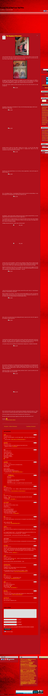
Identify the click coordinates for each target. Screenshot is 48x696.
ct (4, 494)
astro (29, 659)
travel (32, 683)
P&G (34, 673)
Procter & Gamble (32, 675)
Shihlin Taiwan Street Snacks (17, 471)
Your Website (19, 624)
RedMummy (11, 475)
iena (5, 574)
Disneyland (7, 419)
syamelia (6, 462)
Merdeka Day (31, 673)
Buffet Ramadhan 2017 (30, 661)
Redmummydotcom (24, 676)
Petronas (22, 674)
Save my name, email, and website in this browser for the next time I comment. (19, 626)
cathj (5, 555)
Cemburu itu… (15, 552)
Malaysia (22, 672)
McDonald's (26, 673)
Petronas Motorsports (29, 674)
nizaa (5, 486)
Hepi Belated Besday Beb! (15, 523)
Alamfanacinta (7, 564)
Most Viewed (44, 100)
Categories (44, 146)
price (35, 674)
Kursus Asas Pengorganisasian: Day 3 (20, 571)
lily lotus (5, 590)
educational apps (26, 666)
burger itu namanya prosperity (17, 594)
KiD (42, 133)
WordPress (6, 694)
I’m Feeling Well (15, 513)
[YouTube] (7, 659)
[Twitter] (1, 659)
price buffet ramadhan (24, 675)
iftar (21, 671)
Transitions (23, 682)
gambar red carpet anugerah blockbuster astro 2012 (27, 667)
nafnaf (5, 526)
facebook (32, 666)
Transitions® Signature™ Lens (27, 682)
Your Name (19, 619)
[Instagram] (9, 659)
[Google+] (5, 659)
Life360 (31, 670)
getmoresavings (23, 669)
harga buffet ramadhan (31, 669)
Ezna (43, 135)
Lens (27, 670)
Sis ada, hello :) (44, 117)
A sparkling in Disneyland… (31, 426)
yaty (5, 581)
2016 (21, 659)
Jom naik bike (14, 446)
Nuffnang (14, 419)
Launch (24, 670)
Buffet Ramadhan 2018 (24, 663)
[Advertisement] (24, 2)
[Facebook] (3, 659)
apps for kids (25, 659)
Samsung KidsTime (24, 680)
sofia (5, 434)
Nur (4, 516)
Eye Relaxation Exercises (15, 578)
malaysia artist (28, 672)
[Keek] (10, 659)
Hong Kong (10, 419)
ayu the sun (6, 597)
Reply (35, 434)
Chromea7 (28, 664)
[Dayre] (13, 659)
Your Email (19, 622)
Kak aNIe (6, 545)
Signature (33, 680)
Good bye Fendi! (44, 122)
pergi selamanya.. (14, 587)
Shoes (29, 680)
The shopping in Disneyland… (14, 36)
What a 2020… (44, 108)
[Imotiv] (12, 659)
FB (36, 666)
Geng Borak (44, 138)
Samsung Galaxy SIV (29, 679)
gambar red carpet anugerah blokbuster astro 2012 (27, 668)
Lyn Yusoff (6, 502)
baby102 (6, 442)
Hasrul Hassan (44, 131)
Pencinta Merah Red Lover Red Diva (12, 8)
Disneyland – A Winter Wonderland (10, 426)
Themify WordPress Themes (12, 694)
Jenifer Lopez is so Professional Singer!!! (18, 439)
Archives (43, 152)
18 (6, 418)
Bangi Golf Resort (25, 660)
